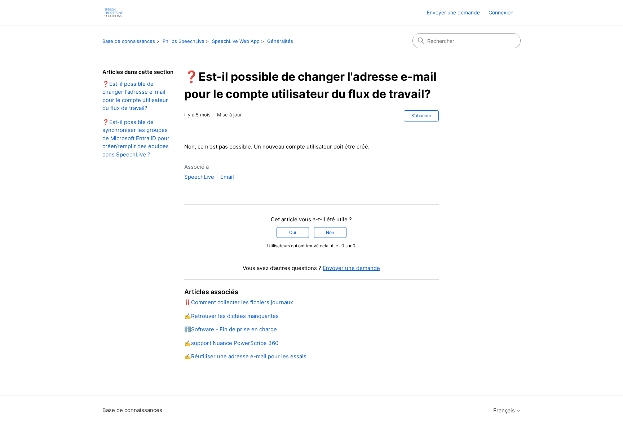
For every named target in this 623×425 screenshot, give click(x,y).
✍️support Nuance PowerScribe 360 (231, 343)
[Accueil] (113, 12)
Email (227, 176)
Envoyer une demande (453, 12)
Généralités (280, 41)
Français (504, 410)
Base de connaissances (128, 41)
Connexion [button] (501, 12)
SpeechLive (199, 176)
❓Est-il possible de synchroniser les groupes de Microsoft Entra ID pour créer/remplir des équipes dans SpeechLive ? (135, 138)
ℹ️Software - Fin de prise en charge (230, 329)
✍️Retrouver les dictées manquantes (231, 316)
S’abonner (421, 115)
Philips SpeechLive (183, 41)
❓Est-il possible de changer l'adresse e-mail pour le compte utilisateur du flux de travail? (135, 96)
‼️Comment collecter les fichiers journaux (238, 302)
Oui (292, 232)
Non (330, 232)
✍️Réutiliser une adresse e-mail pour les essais (245, 356)
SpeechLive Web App (236, 41)
